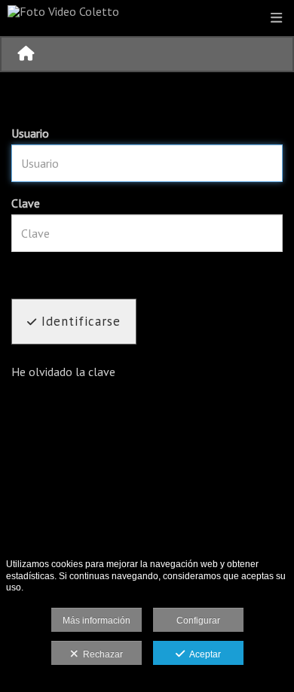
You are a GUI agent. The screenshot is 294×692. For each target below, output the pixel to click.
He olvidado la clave (63, 371)
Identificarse (79, 321)
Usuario (30, 133)
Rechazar (100, 654)
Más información (96, 620)
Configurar (198, 620)
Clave (25, 203)
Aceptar (203, 654)
